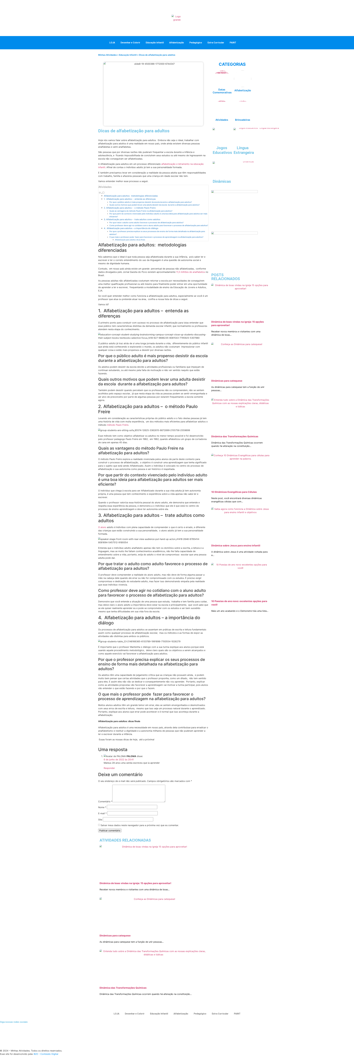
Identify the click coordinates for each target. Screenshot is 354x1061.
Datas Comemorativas (222, 91)
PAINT (233, 42)
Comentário (105, 801)
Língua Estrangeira (244, 150)
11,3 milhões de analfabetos (190, 272)
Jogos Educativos (222, 150)
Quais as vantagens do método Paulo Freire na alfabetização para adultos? (140, 211)
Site (100, 819)
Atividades (221, 119)
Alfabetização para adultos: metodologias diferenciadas (131, 196)
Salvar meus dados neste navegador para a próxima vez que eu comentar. (140, 825)
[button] (245, 42)
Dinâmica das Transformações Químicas (123, 987)
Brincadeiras (242, 119)
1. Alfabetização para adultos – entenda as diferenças (130, 199)
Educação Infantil (155, 42)
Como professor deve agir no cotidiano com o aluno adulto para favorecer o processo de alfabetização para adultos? (158, 225)
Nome (102, 807)
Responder (109, 768)
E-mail (102, 813)
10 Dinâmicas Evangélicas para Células (234, 492)
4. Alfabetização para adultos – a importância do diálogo (131, 228)
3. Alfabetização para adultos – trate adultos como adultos (132, 219)
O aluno (102, 527)
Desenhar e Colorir (130, 42)
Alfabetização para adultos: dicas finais (130, 240)
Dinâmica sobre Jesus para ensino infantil (235, 545)
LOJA (112, 42)
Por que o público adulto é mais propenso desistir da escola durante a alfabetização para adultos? (150, 202)
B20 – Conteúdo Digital (46, 1054)
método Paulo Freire (117, 424)
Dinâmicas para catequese (115, 935)
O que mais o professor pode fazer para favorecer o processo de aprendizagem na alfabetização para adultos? (156, 237)
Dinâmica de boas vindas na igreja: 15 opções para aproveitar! (135, 883)
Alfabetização (176, 42)
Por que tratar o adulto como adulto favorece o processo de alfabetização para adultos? (146, 222)
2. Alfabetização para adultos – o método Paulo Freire (130, 208)
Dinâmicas (222, 181)
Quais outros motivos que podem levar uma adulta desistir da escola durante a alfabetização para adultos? (154, 205)
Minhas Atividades (107, 55)
